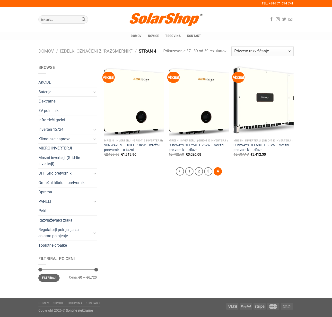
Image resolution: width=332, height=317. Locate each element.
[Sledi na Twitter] (284, 19)
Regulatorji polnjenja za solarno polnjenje (58, 232)
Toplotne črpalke (52, 245)
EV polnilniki (49, 110)
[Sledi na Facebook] (271, 19)
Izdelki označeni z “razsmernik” (96, 51)
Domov (136, 36)
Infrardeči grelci (51, 120)
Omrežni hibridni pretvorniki (62, 182)
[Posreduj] (83, 19)
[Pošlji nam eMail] (290, 19)
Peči (42, 210)
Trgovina (173, 36)
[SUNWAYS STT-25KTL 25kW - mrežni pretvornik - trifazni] (199, 101)
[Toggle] (95, 92)
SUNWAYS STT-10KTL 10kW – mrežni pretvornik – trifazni (131, 147)
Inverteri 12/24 (50, 129)
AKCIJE (44, 82)
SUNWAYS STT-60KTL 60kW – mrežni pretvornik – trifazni (261, 147)
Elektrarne (46, 101)
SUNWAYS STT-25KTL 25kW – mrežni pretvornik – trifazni (196, 147)
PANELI (44, 201)
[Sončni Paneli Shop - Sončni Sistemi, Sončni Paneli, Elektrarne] (166, 19)
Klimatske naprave (54, 139)
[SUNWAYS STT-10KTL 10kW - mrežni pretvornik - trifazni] (134, 101)
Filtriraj (49, 278)
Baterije (44, 92)
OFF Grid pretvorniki (55, 173)
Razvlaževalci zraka (55, 220)
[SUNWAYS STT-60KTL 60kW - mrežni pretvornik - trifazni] (264, 101)
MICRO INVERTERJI (55, 148)
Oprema (45, 192)
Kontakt (194, 36)
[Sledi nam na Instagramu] (278, 19)
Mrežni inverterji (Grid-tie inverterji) (59, 160)
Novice (153, 36)
